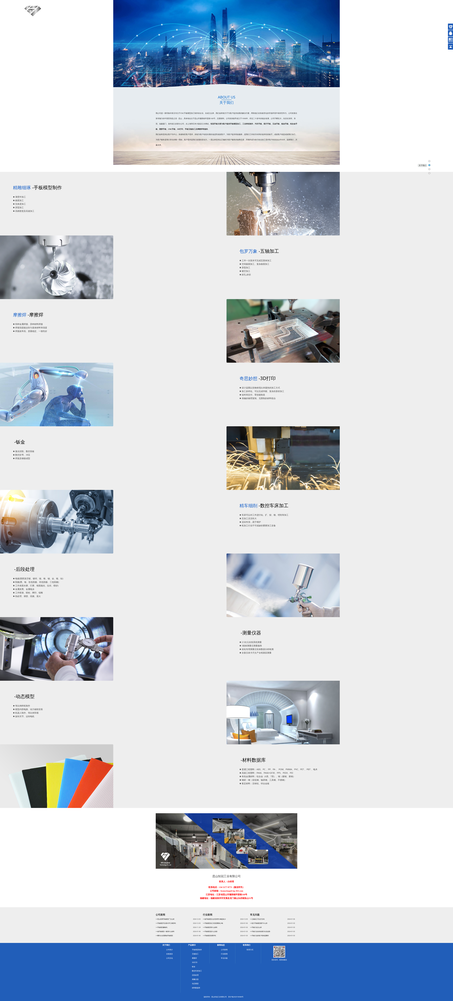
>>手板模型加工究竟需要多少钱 (213, 923)
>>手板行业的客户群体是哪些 (259, 936)
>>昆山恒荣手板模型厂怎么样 (165, 919)
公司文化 (169, 958)
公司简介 (169, 949)
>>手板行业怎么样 (256, 927)
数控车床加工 (197, 971)
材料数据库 (196, 988)
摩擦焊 (194, 958)
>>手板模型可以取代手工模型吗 (166, 923)
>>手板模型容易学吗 (209, 936)
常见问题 (224, 958)
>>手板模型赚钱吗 (161, 927)
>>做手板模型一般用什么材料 (165, 931)
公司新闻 (224, 949)
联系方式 (250, 949)
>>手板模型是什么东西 (210, 931)
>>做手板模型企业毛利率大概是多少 (214, 919)
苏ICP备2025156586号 (235, 997)
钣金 (193, 966)
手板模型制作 (197, 949)
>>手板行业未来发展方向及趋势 (260, 931)
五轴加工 (195, 954)
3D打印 (194, 962)
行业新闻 (224, 954)
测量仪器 (195, 979)
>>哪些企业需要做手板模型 (164, 936)
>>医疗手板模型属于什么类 (258, 923)
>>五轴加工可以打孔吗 (257, 919)
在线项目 (169, 954)
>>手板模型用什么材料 (210, 927)
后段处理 (195, 975)
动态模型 (195, 983)
